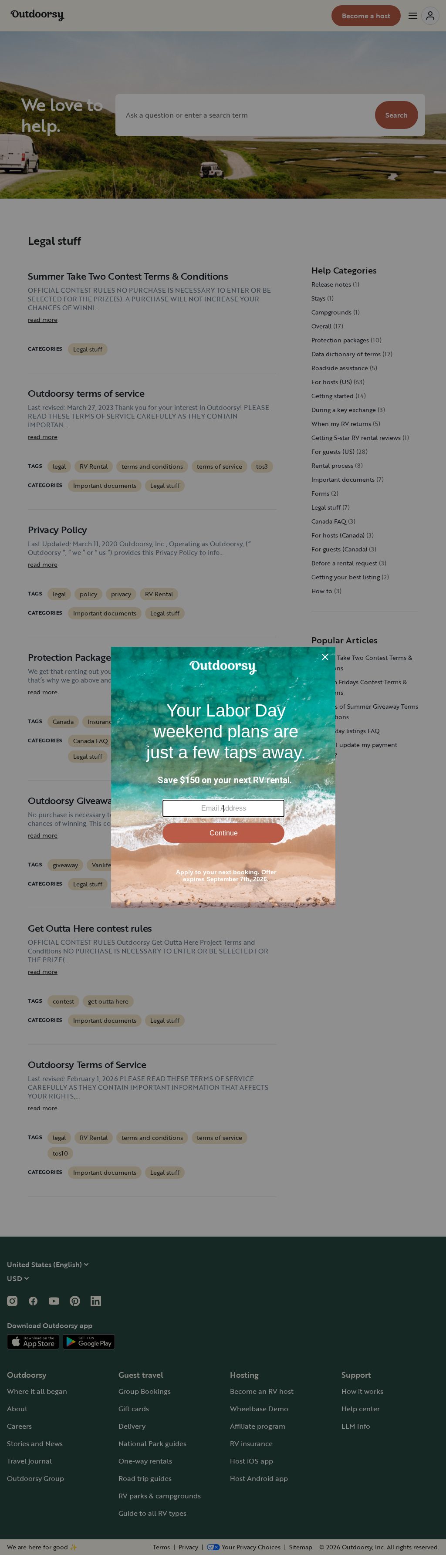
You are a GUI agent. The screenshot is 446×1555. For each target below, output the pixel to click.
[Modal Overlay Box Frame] (223, 777)
